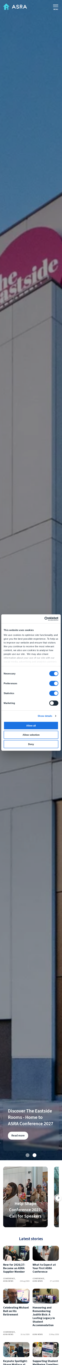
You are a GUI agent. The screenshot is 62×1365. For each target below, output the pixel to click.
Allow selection (31, 734)
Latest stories (31, 1239)
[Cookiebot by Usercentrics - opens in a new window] (44, 619)
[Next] (58, 1198)
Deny (31, 744)
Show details (45, 716)
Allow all (31, 725)
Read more (18, 1136)
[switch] (53, 683)
